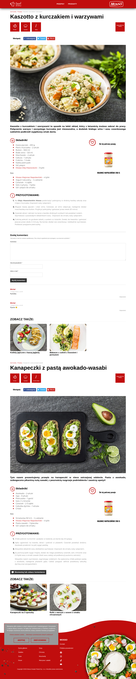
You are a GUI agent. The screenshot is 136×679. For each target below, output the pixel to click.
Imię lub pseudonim (16, 263)
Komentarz (13, 241)
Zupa (20, 656)
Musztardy (42, 656)
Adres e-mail (14, 271)
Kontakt (62, 644)
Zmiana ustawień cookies (17, 634)
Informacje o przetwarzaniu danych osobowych (39, 634)
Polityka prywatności (66, 648)
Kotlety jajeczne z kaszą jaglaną (24, 353)
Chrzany (42, 652)
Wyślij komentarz (18, 280)
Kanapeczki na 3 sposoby (22, 612)
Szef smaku (13, 11)
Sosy (40, 648)
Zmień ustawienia (40, 640)
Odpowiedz (122, 297)
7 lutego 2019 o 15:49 (16, 291)
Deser (20, 660)
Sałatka (20, 652)
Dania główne (22, 648)
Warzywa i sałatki (44, 660)
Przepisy (60, 4)
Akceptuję (21, 640)
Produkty (72, 4)
